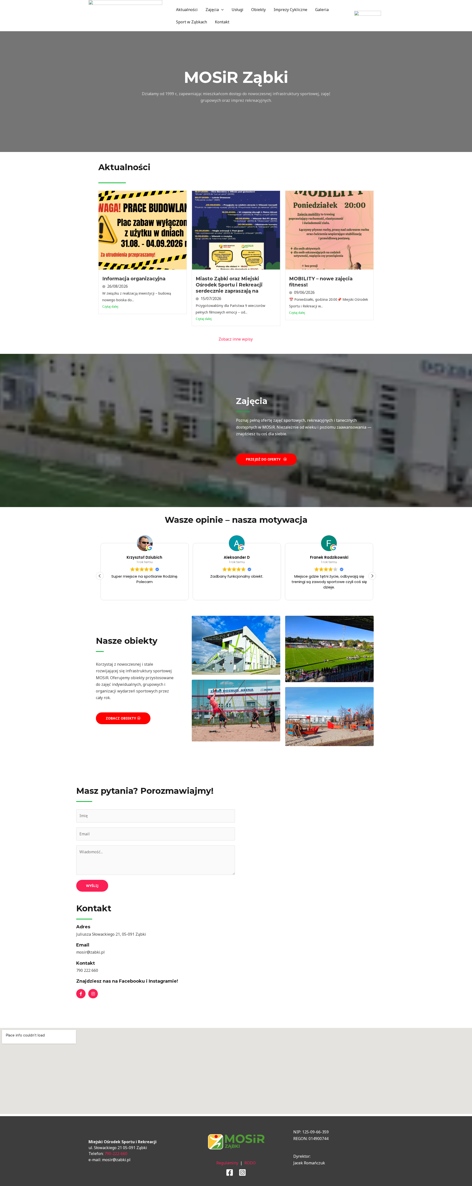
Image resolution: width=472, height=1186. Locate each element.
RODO (250, 1163)
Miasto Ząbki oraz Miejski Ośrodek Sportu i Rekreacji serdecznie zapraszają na (229, 285)
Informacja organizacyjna (133, 279)
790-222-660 (115, 1153)
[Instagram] (242, 1172)
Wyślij (92, 885)
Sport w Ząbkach (191, 22)
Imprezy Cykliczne (290, 9)
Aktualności (187, 9)
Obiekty (258, 9)
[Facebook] (229, 1172)
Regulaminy (227, 1163)
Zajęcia (212, 9)
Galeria (322, 9)
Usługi (237, 9)
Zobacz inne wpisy (236, 339)
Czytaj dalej (110, 306)
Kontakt (222, 22)
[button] (221, 9)
